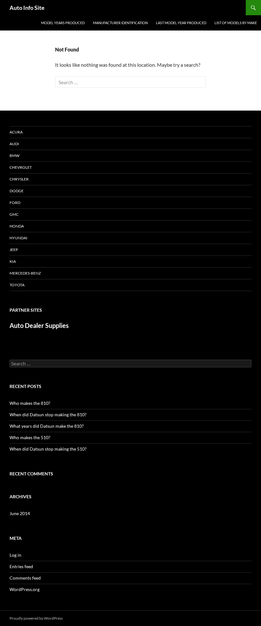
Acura (16, 132)
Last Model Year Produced (181, 23)
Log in (15, 555)
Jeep (14, 249)
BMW (14, 155)
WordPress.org (24, 589)
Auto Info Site (27, 7)
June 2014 (20, 513)
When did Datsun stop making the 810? (48, 414)
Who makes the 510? (30, 437)
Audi (14, 143)
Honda (17, 226)
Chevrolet (21, 167)
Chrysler (19, 179)
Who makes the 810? (30, 403)
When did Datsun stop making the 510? (48, 449)
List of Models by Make (236, 23)
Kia (13, 261)
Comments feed (25, 578)
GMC (14, 214)
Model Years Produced (63, 23)
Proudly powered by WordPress (36, 618)
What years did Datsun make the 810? (47, 426)
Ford (15, 202)
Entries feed (21, 566)
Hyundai (18, 237)
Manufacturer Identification (120, 23)
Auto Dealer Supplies (39, 325)
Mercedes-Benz (25, 273)
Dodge (17, 190)
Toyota (17, 284)
